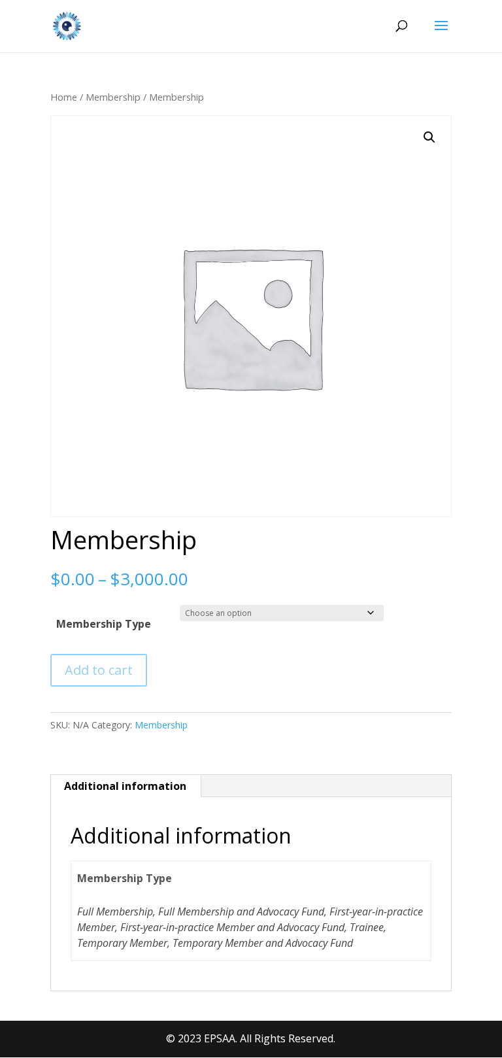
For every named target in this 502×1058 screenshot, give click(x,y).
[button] (429, 137)
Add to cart (99, 670)
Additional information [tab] (125, 786)
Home (63, 96)
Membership (113, 96)
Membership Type (103, 624)
